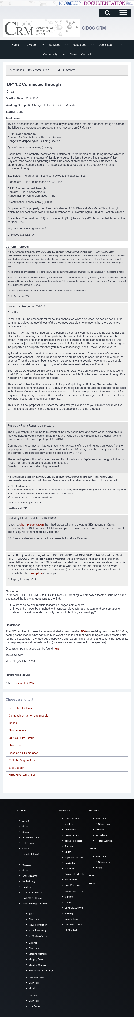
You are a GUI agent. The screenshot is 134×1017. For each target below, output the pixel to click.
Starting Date (14, 98)
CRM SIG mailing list (22, 775)
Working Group (16, 105)
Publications (71, 863)
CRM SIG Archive (38, 935)
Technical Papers (73, 840)
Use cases (15, 745)
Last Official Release (32, 898)
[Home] (41, 28)
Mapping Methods (38, 953)
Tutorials (26, 886)
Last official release (21, 708)
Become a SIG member (23, 753)
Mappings (70, 868)
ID (7, 91)
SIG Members (103, 862)
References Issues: (18, 675)
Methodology (28, 881)
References (28, 843)
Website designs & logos (34, 903)
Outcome (12, 591)
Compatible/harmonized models (28, 715)
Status (10, 112)
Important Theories (31, 854)
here (56, 648)
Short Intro (27, 826)
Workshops (101, 835)
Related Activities (105, 840)
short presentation (31, 524)
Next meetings (18, 730)
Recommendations (31, 837)
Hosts (99, 867)
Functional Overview (32, 892)
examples (35, 573)
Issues (13, 723)
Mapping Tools (36, 959)
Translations (71, 879)
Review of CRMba (24, 683)
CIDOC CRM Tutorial (22, 738)
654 (83, 631)
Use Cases (34, 1006)
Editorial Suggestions (22, 760)
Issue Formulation (38, 924)
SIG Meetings (103, 824)
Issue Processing (37, 930)
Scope (25, 831)
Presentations (72, 835)
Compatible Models (74, 874)
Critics (25, 848)
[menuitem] (15, 44)
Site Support (16, 768)
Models (32, 988)
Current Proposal (17, 247)
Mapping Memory (37, 964)
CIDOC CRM (94, 27)
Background (14, 118)
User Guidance (29, 875)
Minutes (69, 896)
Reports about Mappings (41, 970)
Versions (69, 824)
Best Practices (72, 885)
